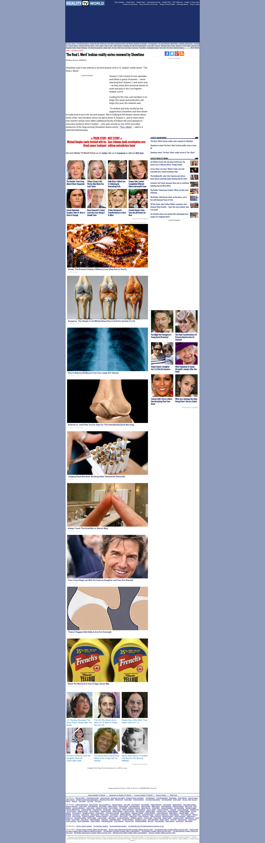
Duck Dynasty (193, 798)
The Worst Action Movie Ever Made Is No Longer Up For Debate (106, 758)
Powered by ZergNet (140, 219)
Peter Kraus (105, 814)
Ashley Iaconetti (179, 816)
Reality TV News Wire (192, 2)
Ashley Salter (91, 818)
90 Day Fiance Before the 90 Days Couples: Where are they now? (131, 829)
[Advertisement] (132, 777)
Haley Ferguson (155, 816)
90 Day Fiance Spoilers (84, 826)
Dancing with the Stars (87, 46)
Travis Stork (90, 808)
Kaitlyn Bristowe (156, 804)
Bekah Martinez (173, 811)
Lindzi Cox (69, 818)
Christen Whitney (128, 819)
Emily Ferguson (143, 816)
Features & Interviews (130, 4)
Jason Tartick (151, 809)
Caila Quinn (133, 816)
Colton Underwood (81, 804)
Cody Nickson (119, 821)
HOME (68, 50)
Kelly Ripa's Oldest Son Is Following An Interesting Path (116, 184)
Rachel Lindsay (117, 804)
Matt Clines (188, 821)
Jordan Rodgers (150, 813)
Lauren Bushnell (162, 813)
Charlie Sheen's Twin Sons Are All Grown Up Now (137, 213)
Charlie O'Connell (101, 808)
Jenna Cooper (71, 811)
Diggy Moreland (153, 819)
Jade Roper (85, 814)
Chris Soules (167, 804)
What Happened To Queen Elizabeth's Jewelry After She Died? (186, 369)
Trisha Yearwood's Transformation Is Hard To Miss (117, 213)
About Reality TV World (96, 795)
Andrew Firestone (134, 808)
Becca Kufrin (93, 804)
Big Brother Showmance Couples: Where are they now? (92, 833)
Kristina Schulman (88, 816)
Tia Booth (173, 809)
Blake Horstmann (128, 809)
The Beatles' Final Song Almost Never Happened (75, 182)
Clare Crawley (113, 816)
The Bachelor (152, 43)
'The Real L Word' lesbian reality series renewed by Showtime (171, 141)
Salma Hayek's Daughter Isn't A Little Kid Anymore (160, 368)
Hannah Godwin (191, 808)
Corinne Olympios (123, 818)
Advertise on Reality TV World (120, 795)
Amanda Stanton (167, 816)
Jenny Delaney (94, 811)
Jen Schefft (123, 808)
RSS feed (139, 153)
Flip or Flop (108, 46)
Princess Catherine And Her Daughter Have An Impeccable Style (79, 758)
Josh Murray (114, 814)
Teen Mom (142, 48)
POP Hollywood (177, 2)
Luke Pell (173, 819)
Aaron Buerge (145, 808)
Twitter (104, 153)
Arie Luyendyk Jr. (105, 804)
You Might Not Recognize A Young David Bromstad (161, 336)
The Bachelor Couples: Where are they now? (156, 831)
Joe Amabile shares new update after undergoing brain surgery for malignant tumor (169, 215)
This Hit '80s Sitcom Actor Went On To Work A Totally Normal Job (105, 722)
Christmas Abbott (140, 821)
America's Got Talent (107, 43)
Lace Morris (112, 818)
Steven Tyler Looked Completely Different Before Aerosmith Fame (137, 184)
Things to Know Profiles (167, 4)
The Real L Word (77, 50)
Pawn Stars (128, 799)
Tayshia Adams (179, 808)
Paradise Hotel (70, 48)
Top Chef (162, 48)
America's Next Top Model (124, 43)
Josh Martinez (159, 821)
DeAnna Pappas (178, 806)
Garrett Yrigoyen (162, 809)
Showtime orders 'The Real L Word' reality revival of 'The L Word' (172, 152)
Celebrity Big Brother (186, 43)
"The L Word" (125, 127)
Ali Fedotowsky (134, 806)
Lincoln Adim (107, 809)
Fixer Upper (100, 46)
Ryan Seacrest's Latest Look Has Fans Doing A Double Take (96, 213)
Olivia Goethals (117, 811)
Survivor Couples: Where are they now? (162, 833)
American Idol (94, 43)
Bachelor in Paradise (140, 43)
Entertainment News (154, 2)
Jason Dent (180, 821)
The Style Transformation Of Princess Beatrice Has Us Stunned (186, 337)
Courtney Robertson (161, 814)
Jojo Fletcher (135, 804)
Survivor (135, 48)
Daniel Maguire (95, 819)
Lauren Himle (102, 818)
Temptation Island (153, 48)
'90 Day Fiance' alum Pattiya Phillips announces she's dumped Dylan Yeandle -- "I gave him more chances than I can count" (169, 207)
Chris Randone (140, 809)
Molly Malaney (174, 814)
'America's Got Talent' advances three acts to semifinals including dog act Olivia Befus (169, 184)
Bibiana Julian (150, 811)
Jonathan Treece (140, 819)
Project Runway (81, 48)
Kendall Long (194, 809)
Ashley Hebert (112, 806)
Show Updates (119, 2)
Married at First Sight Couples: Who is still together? (130, 833)
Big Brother (174, 43)
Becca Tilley (124, 816)
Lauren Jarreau (129, 811)
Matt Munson (189, 818)
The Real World (166, 799)
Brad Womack (123, 806)
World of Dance (179, 48)
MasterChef (195, 46)
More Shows (195, 47)
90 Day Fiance (71, 43)
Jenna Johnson (71, 821)
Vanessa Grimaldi (137, 813)
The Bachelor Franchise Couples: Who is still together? (121, 831)
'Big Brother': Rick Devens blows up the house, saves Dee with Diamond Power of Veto (168, 198)
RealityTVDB (166, 2)
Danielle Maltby (184, 813)
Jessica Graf (129, 821)
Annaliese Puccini (88, 813)
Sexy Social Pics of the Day (148, 4)
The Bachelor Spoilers (100, 826)
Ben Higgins (145, 804)
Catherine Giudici (147, 814)
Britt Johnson (140, 811)
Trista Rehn (156, 808)
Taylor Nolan (148, 818)
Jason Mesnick (166, 806)
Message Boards (182, 4)
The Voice (169, 48)
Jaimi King (104, 819)
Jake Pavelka (145, 806)
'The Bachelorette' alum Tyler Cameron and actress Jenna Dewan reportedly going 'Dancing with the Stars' (168, 177)
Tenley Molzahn (186, 814)
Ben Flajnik (103, 806)
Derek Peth (157, 818)
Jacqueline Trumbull (112, 813)
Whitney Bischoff (125, 814)
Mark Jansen (170, 821)
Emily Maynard (93, 806)
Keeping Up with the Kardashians (135, 46)
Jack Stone (85, 819)
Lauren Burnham (183, 809)
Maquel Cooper (83, 811)
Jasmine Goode (178, 818)
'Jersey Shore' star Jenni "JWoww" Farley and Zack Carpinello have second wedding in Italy (167, 170)
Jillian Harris (156, 806)
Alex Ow (150, 821)
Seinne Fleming (106, 811)
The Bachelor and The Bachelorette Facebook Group (146, 826)
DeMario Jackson (136, 818)
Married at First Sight (183, 46)
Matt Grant (188, 806)
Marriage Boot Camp (168, 46)
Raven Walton (95, 821)
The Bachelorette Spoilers (118, 826)
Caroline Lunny (161, 811)
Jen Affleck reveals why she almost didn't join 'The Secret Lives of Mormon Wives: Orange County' (167, 163)
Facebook (121, 153)
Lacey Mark (76, 819)
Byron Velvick (113, 808)
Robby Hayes (164, 819)
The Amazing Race (82, 43)
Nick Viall (127, 804)
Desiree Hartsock (72, 806)
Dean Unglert (76, 816)
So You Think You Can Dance (122, 48)
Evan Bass (76, 814)
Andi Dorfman (177, 804)
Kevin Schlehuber (83, 821)
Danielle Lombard (101, 816)
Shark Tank (107, 48)
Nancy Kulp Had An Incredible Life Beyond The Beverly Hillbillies (135, 758)
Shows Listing (194, 4)
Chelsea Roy (100, 813)
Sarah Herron (182, 819)
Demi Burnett (97, 809)
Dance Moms (73, 46)
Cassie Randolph (167, 808)
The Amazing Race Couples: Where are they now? (171, 829)
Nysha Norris (76, 813)
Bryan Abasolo (125, 813)
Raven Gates (167, 818)
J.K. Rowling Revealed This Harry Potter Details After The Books (79, 722)
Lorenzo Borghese (78, 808)
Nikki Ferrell (136, 814)
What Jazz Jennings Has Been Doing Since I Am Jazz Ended (186, 400)
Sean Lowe (83, 806)
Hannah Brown (86, 809)
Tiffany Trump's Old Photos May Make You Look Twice (95, 184)
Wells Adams (173, 813)
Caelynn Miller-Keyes (73, 809)
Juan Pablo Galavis (189, 804)
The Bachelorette (163, 43)
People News (130, 2)
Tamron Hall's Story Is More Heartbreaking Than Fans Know (161, 401)
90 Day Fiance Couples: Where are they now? (91, 829)
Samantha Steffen (80, 818)
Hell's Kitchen (118, 46)
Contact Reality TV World (143, 795)
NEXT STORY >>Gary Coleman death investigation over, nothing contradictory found (127, 141)
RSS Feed (173, 795)
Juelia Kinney (190, 816)
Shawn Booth (94, 814)
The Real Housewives (95, 48)
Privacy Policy (161, 795)
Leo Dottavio (116, 809)
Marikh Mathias (185, 811)
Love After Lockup (153, 46)
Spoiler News (141, 2)
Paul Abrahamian (107, 821)
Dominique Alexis (115, 819)
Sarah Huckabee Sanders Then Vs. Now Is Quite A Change (76, 213)
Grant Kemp (192, 819)
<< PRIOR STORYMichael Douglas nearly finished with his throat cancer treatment (86, 141)
